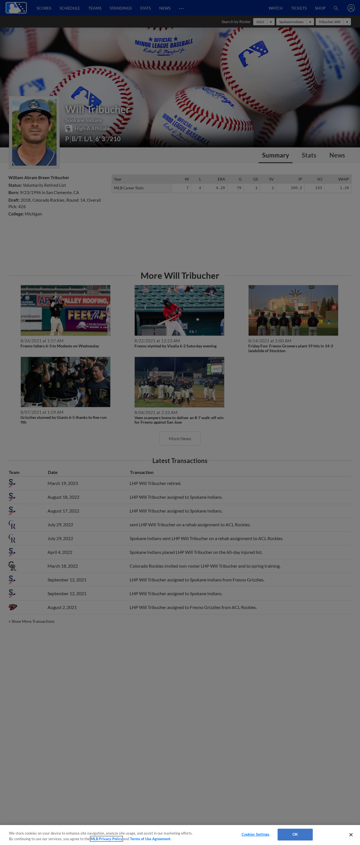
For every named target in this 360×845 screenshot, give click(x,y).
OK (295, 834)
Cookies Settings (256, 834)
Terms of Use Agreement (150, 839)
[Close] (351, 834)
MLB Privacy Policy (106, 839)
